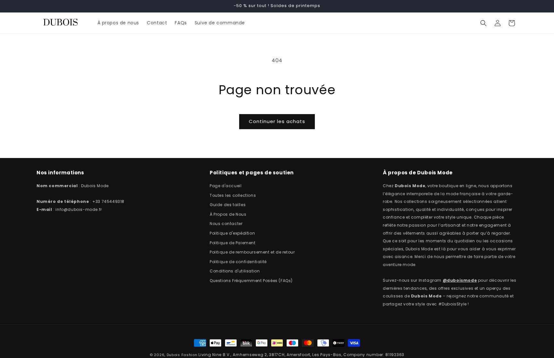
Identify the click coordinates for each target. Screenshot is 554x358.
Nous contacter (226, 223)
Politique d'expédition (232, 233)
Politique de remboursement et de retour (252, 252)
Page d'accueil (225, 185)
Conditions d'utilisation (235, 271)
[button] (483, 23)
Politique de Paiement (233, 243)
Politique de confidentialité (238, 261)
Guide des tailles (228, 204)
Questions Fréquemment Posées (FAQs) (251, 280)
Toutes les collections (233, 195)
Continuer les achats (277, 121)
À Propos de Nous (228, 214)
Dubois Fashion (182, 354)
